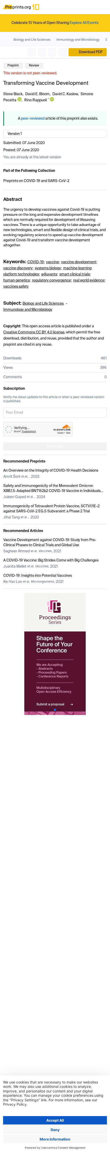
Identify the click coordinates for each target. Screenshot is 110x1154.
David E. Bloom (37, 94)
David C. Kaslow (65, 94)
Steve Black (13, 94)
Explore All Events (84, 23)
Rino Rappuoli (35, 100)
